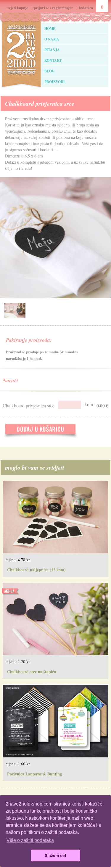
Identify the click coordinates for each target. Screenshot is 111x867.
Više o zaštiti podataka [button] (30, 840)
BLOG (49, 71)
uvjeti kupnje (17, 7)
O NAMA (51, 39)
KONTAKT (53, 60)
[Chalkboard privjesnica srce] (14, 316)
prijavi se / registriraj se (53, 7)
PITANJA (52, 49)
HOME (49, 28)
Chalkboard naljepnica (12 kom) (36, 570)
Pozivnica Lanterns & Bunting (34, 774)
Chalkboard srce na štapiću (31, 671)
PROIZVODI (54, 81)
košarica (86, 7)
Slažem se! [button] (55, 855)
